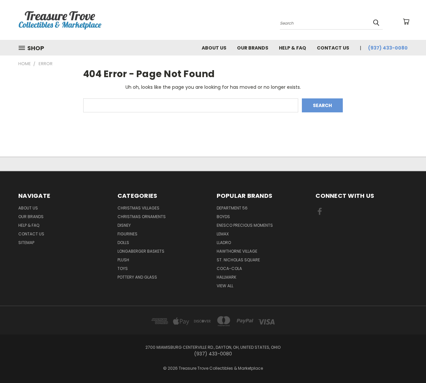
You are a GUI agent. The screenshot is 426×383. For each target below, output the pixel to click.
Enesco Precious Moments (245, 225)
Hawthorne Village (237, 251)
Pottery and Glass (137, 277)
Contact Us (333, 48)
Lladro (224, 242)
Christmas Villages (138, 208)
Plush (123, 260)
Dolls (123, 242)
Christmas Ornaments (141, 216)
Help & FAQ (292, 48)
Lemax (223, 234)
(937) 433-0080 (388, 48)
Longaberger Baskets (140, 251)
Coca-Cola (229, 268)
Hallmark (226, 277)
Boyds (223, 216)
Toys (122, 268)
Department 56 (232, 208)
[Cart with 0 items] (406, 21)
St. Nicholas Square (238, 260)
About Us (214, 48)
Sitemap (26, 242)
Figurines (127, 234)
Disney (124, 225)
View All (225, 286)
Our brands (252, 48)
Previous (408, 362)
